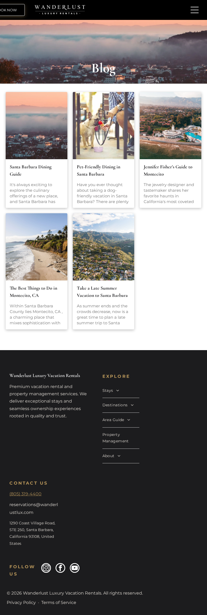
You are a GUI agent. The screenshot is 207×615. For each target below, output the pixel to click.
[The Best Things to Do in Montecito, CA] (36, 246)
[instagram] (46, 568)
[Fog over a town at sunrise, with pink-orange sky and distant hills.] (36, 125)
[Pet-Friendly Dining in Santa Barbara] (103, 125)
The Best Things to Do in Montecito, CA (33, 291)
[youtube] (75, 568)
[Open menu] (195, 10)
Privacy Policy (21, 602)
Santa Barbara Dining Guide (30, 170)
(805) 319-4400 (25, 493)
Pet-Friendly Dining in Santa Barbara (98, 170)
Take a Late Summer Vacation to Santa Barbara (102, 291)
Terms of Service (58, 602)
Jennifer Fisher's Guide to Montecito (168, 170)
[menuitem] (121, 390)
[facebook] (60, 568)
